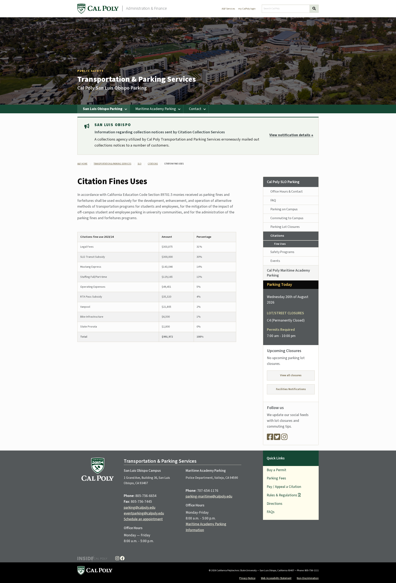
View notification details (291, 135)
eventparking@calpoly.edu (144, 513)
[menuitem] (103, 109)
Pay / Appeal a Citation (284, 486)
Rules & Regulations (282, 495)
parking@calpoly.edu (139, 507)
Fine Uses (280, 244)
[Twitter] (277, 438)
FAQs (271, 511)
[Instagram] (284, 438)
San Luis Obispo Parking (102, 108)
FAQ (273, 200)
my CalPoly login (247, 9)
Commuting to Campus (286, 218)
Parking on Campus (284, 209)
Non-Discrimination (308, 578)
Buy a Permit (276, 470)
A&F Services (228, 9)
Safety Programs (282, 252)
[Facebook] (270, 438)
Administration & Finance (146, 8)
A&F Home (82, 163)
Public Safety (90, 71)
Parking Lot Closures (285, 227)
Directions (274, 503)
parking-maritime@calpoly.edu (209, 496)
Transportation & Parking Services (136, 79)
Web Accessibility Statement (276, 578)
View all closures (291, 375)
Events (275, 261)
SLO (139, 163)
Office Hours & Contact (286, 191)
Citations (153, 163)
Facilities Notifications (291, 389)
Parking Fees (276, 478)
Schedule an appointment (143, 519)
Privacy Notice (247, 578)
